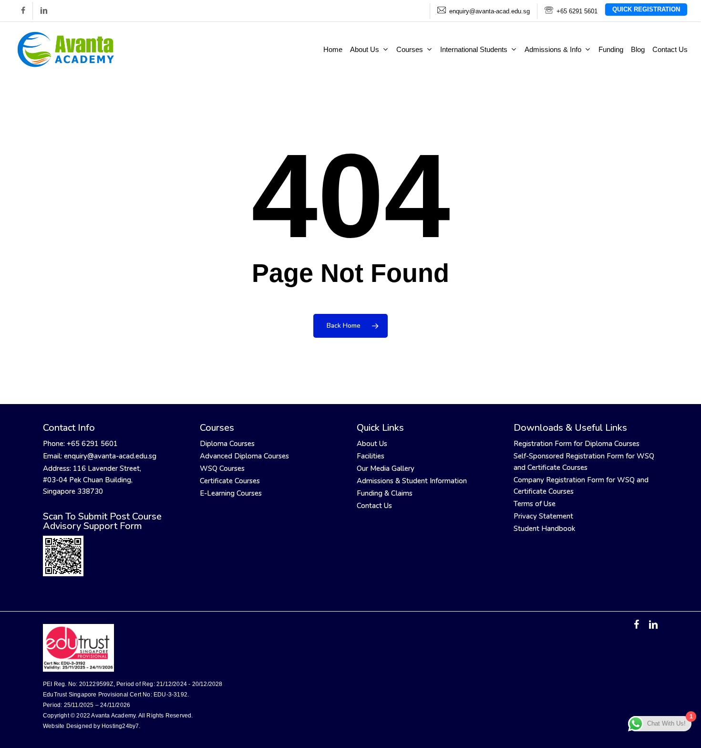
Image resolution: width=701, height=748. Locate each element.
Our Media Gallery (385, 468)
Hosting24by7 (120, 726)
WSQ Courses (222, 468)
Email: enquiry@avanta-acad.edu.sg (99, 456)
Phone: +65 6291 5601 (80, 443)
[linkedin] (43, 11)
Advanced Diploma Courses (244, 456)
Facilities (370, 456)
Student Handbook (544, 528)
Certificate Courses (230, 481)
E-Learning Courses (231, 493)
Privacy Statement (543, 516)
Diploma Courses (227, 443)
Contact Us (374, 505)
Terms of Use (535, 504)
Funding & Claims (384, 493)
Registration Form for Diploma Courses (576, 443)
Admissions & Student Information (412, 481)
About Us (372, 443)
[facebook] (23, 11)
